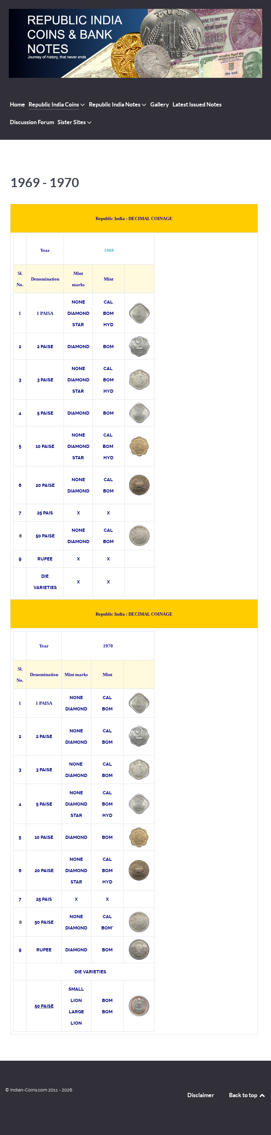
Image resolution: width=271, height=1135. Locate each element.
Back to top (243, 1095)
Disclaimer (200, 1095)
